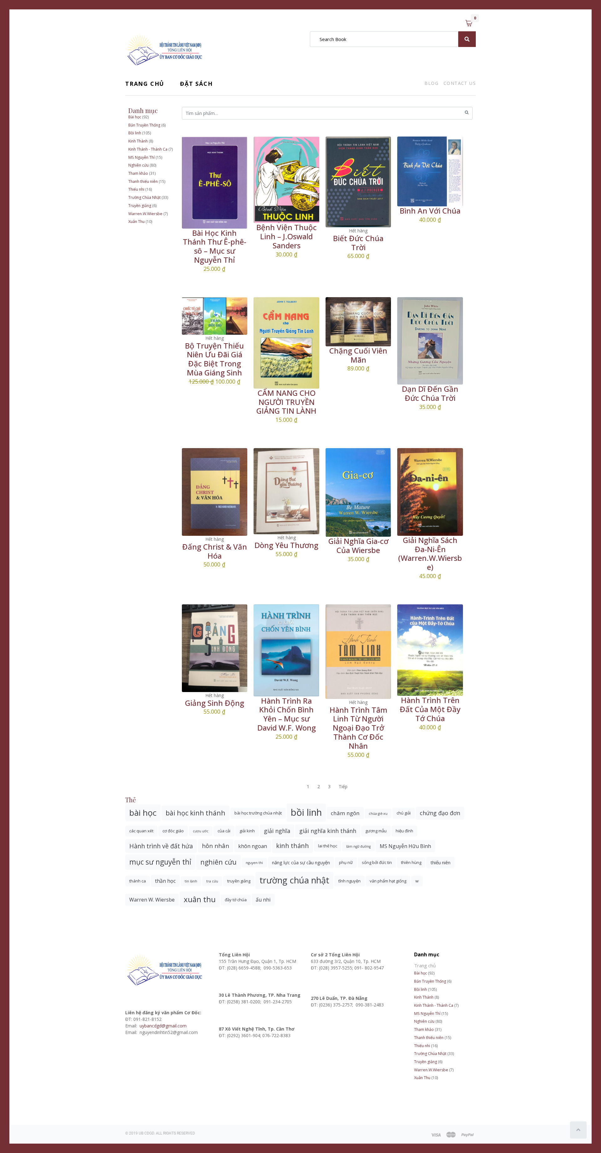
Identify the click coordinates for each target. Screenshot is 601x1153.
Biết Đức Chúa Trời (358, 242)
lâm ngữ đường (358, 846)
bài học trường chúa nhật (258, 813)
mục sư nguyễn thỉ (160, 862)
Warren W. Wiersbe (152, 899)
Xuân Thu (136, 221)
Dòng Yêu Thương (286, 545)
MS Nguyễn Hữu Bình (405, 846)
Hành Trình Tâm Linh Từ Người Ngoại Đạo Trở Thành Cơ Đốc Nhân (358, 728)
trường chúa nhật (294, 880)
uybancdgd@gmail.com (164, 1026)
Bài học (134, 117)
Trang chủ (144, 83)
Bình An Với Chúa (430, 210)
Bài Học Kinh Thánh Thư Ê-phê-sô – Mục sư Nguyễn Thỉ (214, 246)
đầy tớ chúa (236, 899)
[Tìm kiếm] (467, 112)
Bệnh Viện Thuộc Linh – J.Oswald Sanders (286, 236)
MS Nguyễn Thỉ (141, 157)
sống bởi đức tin (377, 862)
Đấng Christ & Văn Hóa (214, 551)
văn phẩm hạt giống (388, 881)
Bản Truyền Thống (144, 125)
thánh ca (137, 881)
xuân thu (200, 899)
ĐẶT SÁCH (196, 83)
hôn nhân (215, 846)
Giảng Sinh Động (214, 703)
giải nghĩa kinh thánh (327, 831)
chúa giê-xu (378, 813)
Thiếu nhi (136, 189)
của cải (224, 831)
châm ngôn (345, 813)
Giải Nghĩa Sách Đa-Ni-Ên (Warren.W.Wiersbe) (430, 553)
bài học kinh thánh (195, 812)
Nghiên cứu (138, 165)
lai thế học (327, 846)
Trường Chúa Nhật (144, 197)
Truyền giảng (139, 205)
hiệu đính (404, 831)
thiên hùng (411, 862)
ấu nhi (263, 899)
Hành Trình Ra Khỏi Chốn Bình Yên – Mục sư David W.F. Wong (286, 714)
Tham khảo (138, 173)
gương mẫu (376, 831)
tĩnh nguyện (349, 881)
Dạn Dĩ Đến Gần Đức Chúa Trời (430, 393)
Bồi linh (134, 133)
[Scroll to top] (578, 1130)
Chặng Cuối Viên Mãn (358, 355)
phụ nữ (346, 862)
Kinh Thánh (138, 141)
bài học (143, 812)
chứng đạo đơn (440, 813)
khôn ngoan (252, 846)
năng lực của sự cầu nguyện (301, 862)
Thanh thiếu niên (143, 181)
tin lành (191, 881)
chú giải (404, 813)
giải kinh (247, 831)
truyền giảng (238, 881)
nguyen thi (254, 863)
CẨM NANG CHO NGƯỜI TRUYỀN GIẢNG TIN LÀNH (286, 402)
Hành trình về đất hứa (161, 846)
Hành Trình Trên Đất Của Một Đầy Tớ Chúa (430, 709)
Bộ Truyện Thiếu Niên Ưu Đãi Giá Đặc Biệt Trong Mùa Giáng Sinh (214, 359)
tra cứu (212, 881)
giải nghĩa (277, 831)
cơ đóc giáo (173, 831)
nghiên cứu (218, 861)
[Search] (467, 39)
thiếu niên (440, 862)
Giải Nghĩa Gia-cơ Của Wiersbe (358, 545)
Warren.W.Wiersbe (145, 213)
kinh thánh (292, 845)
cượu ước (200, 831)
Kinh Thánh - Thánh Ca (147, 149)
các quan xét (141, 831)
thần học (165, 880)
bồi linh (306, 812)
